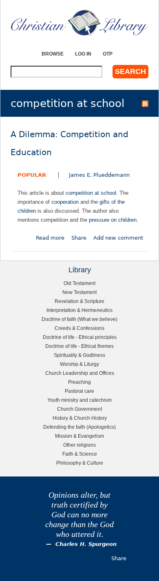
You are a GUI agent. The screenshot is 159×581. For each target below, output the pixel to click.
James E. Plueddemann (99, 175)
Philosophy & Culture (79, 462)
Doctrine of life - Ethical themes (79, 346)
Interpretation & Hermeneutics (79, 310)
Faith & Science (79, 453)
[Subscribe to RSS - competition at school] (145, 103)
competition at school (91, 193)
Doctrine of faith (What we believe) (79, 319)
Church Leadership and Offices (79, 373)
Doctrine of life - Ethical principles (80, 337)
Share (78, 238)
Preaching (79, 382)
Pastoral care (79, 391)
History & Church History (80, 418)
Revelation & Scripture (79, 301)
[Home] (79, 22)
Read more (50, 238)
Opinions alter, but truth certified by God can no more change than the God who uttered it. (79, 515)
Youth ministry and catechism (79, 400)
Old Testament (79, 283)
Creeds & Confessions (79, 328)
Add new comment (118, 238)
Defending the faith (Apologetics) (79, 427)
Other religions (79, 444)
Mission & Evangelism (79, 436)
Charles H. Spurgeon (86, 544)
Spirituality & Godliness (79, 355)
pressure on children (113, 220)
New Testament (79, 292)
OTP (108, 53)
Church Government (79, 409)
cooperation (65, 202)
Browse (53, 53)
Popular (32, 175)
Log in (83, 53)
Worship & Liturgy (79, 364)
